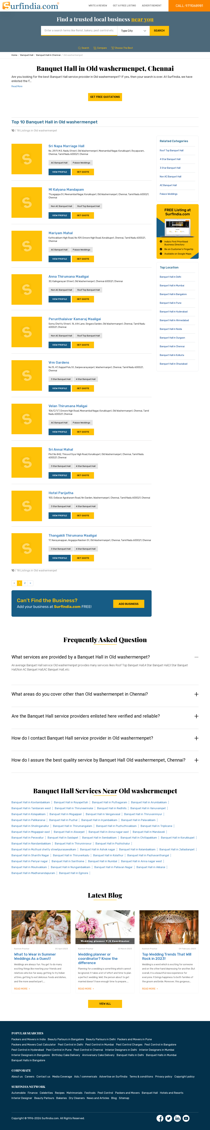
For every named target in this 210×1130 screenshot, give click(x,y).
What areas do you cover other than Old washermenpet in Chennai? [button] (79, 694)
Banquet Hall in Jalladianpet (177, 849)
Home (14, 55)
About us (17, 1076)
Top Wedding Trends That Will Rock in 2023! (166, 956)
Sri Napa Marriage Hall (66, 146)
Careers (29, 1076)
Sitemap (124, 1098)
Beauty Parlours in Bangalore (66, 1039)
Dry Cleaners (77, 1098)
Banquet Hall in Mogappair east (30, 831)
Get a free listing (124, 5)
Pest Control (105, 1092)
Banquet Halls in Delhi (130, 1055)
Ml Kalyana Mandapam (66, 190)
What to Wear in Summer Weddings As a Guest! (35, 956)
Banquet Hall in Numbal (102, 861)
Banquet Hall (26, 55)
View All (105, 1003)
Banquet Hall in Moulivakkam (29, 867)
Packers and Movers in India (28, 1039)
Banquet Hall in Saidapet (63, 837)
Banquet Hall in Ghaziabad (173, 363)
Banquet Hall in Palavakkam (138, 820)
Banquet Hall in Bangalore (173, 294)
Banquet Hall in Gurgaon (172, 337)
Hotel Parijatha (61, 493)
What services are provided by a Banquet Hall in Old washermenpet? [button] (80, 657)
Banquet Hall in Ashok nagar (97, 849)
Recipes (59, 1092)
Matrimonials (74, 1092)
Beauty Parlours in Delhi (101, 1039)
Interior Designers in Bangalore (30, 1055)
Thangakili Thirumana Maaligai (73, 535)
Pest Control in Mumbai (99, 1044)
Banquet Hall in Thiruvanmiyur (143, 814)
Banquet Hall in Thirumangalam (72, 826)
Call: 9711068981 (189, 6)
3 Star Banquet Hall (61, 379)
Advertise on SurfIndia (113, 1076)
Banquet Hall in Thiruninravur (73, 843)
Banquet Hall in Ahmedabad (174, 320)
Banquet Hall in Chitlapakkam (139, 837)
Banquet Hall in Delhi (170, 277)
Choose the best (124, 48)
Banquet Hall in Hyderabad (174, 311)
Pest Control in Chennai (88, 1049)
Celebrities (46, 1092)
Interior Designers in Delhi (121, 1049)
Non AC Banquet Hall (61, 206)
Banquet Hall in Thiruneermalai (74, 808)
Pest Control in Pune (59, 1049)
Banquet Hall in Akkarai (150, 867)
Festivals (89, 1092)
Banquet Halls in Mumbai (161, 1055)
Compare (102, 48)
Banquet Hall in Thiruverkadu (71, 855)
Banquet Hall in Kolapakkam (28, 814)
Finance (33, 1092)
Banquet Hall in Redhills (111, 808)
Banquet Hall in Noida (171, 329)
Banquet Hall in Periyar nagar (29, 861)
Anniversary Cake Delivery (98, 1055)
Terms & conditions (141, 1076)
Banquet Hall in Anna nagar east (109, 831)
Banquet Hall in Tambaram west (31, 808)
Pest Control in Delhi (70, 1044)
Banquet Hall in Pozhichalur (112, 843)
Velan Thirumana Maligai (68, 406)
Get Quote (83, 172)
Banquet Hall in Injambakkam (99, 820)
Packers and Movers (127, 1092)
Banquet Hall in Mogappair (66, 814)
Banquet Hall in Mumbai (172, 285)
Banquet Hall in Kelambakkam (137, 849)
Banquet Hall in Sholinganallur (30, 826)
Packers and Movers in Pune (134, 1039)
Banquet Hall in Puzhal (63, 820)
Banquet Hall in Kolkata (172, 355)
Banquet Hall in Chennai (48, 55)
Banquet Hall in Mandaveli (149, 831)
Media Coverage (62, 1076)
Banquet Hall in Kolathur (108, 855)
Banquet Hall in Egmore (73, 873)
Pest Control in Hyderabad (27, 1049)
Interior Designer (21, 1098)
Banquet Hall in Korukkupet (178, 837)
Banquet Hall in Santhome (68, 861)
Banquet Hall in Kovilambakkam (30, 802)
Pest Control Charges (129, 1044)
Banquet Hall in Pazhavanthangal (148, 855)
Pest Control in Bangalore (160, 1044)
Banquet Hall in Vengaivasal (103, 814)
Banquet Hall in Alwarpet (69, 831)
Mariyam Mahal (61, 233)
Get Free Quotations (105, 96)
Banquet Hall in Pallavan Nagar (113, 867)
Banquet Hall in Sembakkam (99, 837)
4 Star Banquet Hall (85, 379)
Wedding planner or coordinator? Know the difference (98, 958)
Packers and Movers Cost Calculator (33, 1044)
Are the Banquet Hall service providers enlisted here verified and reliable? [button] (85, 716)
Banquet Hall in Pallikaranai (28, 820)
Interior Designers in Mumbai (156, 1049)
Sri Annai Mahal (61, 449)
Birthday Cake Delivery (66, 1055)
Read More (16, 86)
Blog (114, 1098)
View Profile (59, 172)
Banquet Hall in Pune (170, 303)
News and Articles (98, 1098)
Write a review (98, 5)
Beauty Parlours (44, 1098)
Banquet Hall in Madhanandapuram (33, 873)
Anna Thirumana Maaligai (69, 276)
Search (159, 30)
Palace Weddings (81, 162)
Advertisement (152, 5)
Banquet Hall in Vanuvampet (148, 808)
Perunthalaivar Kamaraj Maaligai (75, 319)
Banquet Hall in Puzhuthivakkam (116, 826)
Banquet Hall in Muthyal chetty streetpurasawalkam (43, 849)
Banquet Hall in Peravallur (27, 837)
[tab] (105, 666)
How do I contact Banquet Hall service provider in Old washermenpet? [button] (82, 738)
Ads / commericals (85, 1076)
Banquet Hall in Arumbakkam (149, 802)
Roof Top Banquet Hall (88, 206)
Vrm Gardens (59, 362)
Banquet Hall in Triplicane (156, 826)
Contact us (43, 1076)
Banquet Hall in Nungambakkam (70, 867)
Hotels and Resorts (171, 1092)
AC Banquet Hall (59, 162)
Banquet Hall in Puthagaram (109, 802)
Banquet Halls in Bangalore (28, 1060)
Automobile (18, 1092)
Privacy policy (163, 1076)
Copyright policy (184, 1076)
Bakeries (61, 1098)
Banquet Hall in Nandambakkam (31, 843)
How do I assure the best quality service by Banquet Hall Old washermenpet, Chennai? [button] (98, 760)
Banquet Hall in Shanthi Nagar (30, 855)
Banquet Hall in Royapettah (71, 802)
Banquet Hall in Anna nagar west (141, 861)
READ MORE (21, 988)
